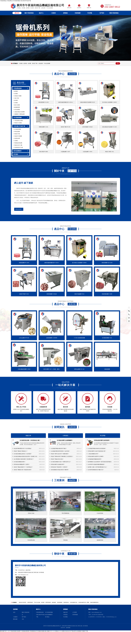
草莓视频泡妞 (33, 631)
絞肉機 (16, 102)
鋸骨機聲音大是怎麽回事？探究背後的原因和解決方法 (101, 461)
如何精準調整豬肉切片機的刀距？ (96, 469)
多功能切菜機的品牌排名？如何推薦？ (23, 453)
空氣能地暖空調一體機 (83, 602)
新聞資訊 (65, 13)
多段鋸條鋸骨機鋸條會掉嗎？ (95, 459)
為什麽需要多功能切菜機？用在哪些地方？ (24, 459)
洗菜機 (16, 140)
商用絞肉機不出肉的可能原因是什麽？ (97, 451)
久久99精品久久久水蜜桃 (59, 631)
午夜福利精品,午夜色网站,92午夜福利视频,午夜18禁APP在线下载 (15, 0)
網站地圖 (15, 619)
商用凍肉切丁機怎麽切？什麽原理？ (59, 467)
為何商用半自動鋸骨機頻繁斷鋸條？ (96, 464)
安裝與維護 (77, 13)
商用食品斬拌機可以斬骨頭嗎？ (102, 440)
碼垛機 (42, 602)
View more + (18, 209)
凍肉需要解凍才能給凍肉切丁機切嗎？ (60, 469)
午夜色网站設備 (17, 88)
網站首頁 (17, 13)
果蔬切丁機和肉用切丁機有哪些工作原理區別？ (62, 456)
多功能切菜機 (17, 129)
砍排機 (16, 93)
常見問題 (89, 13)
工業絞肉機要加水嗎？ (93, 453)
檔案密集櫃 (30, 602)
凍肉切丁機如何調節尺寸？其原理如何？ (23, 467)
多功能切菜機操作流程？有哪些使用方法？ (61, 461)
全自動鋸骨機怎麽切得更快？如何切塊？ (60, 451)
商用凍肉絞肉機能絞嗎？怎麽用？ (22, 464)
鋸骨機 (16, 91)
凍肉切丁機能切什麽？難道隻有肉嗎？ (23, 469)
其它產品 (15, 154)
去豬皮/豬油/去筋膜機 (19, 111)
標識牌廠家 (59, 602)
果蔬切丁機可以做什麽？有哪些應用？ (60, 453)
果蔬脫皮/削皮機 (18, 142)
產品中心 (41, 13)
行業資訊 (65, 435)
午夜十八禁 (7, 631)
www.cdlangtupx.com (23, 574)
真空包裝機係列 (17, 150)
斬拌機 (16, 100)
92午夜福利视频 (17, 117)
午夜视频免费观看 (25, 631)
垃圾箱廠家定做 (73, 602)
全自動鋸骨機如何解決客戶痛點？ (59, 448)
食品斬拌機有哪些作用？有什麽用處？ (23, 448)
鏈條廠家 (54, 602)
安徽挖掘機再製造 (94, 602)
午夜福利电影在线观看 (15, 631)
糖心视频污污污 (48, 631)
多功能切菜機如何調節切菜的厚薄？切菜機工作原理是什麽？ (28, 456)
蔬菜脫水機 (17, 138)
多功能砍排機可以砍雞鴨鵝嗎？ (65, 440)
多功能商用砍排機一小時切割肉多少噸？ (30, 440)
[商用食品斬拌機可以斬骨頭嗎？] (90, 442)
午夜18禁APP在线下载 (19, 126)
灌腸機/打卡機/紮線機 (19, 114)
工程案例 (53, 13)
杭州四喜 (68, 627)
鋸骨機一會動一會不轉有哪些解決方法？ (97, 467)
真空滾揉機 (17, 109)
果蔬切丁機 (17, 133)
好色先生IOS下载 (69, 631)
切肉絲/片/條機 (17, 95)
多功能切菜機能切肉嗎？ (19, 461)
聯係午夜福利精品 (114, 13)
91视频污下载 (84, 631)
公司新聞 (74, 612)
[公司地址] (129, 321)
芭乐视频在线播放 (40, 631)
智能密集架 (66, 602)
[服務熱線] (129, 314)
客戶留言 (102, 13)
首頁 (14, 612)
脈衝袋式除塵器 (22, 602)
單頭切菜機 (17, 131)
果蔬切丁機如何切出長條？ (57, 459)
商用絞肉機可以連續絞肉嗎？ (58, 464)
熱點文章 (28, 435)
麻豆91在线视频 (77, 631)
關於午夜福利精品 (29, 13)
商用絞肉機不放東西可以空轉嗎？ (96, 456)
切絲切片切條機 (18, 136)
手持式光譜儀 (37, 602)
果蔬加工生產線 (18, 122)
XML (23, 619)
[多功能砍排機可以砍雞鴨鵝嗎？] (53, 442)
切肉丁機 (16, 98)
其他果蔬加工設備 (18, 147)
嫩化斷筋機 (17, 107)
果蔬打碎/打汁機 (18, 145)
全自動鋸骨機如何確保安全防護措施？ (97, 448)
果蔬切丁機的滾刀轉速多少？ (21, 451)
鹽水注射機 (17, 105)
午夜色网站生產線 (18, 120)
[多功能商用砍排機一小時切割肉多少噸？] (15, 442)
